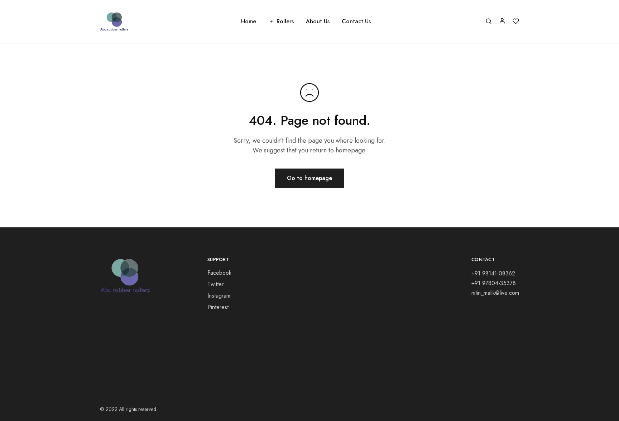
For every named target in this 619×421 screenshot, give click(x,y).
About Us (318, 21)
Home (248, 21)
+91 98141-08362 (493, 273)
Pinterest (218, 307)
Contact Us (356, 21)
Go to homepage (309, 178)
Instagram (218, 296)
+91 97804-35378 (493, 283)
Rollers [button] (285, 21)
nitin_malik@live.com (495, 293)
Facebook (219, 273)
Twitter (215, 284)
